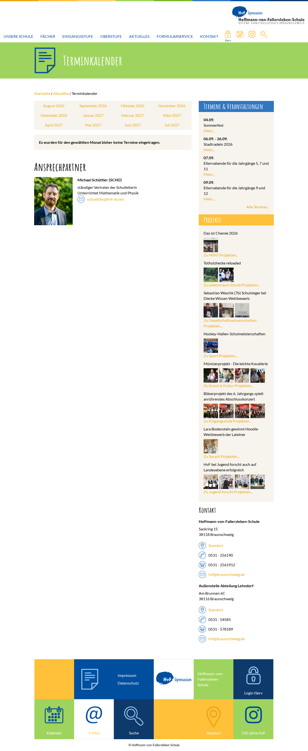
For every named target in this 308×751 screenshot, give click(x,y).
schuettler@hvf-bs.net (105, 199)
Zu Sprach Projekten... (221, 456)
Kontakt (209, 36)
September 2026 (93, 105)
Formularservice (175, 36)
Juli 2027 (172, 125)
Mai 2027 (93, 125)
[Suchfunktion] (240, 36)
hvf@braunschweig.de (226, 574)
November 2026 (171, 105)
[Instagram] (252, 36)
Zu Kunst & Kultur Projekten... (228, 385)
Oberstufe (111, 36)
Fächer (47, 36)
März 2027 (172, 115)
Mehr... (209, 130)
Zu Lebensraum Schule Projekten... (232, 285)
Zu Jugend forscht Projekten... (228, 491)
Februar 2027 (132, 115)
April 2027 (54, 125)
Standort (215, 545)
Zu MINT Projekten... (221, 255)
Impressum (127, 675)
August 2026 (53, 105)
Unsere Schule (18, 36)
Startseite (42, 93)
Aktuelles (139, 36)
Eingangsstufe (77, 36)
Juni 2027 (132, 125)
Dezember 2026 (54, 115)
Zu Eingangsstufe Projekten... (227, 421)
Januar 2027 (93, 115)
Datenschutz (128, 683)
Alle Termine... (257, 206)
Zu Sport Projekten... (220, 355)
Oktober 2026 (132, 105)
